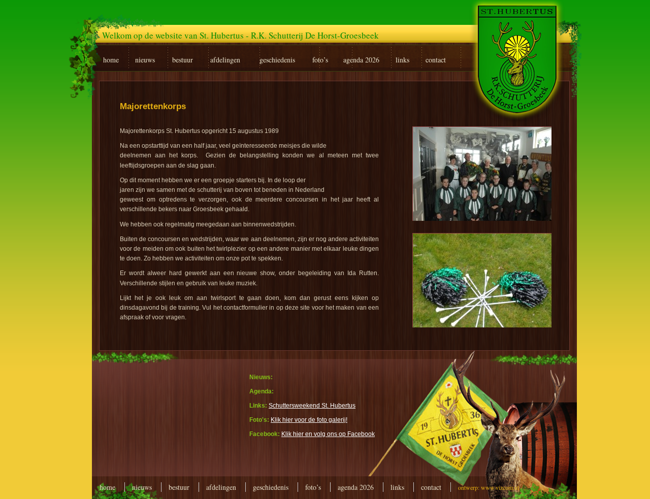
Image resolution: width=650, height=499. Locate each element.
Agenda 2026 (356, 487)
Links (397, 487)
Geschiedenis (270, 487)
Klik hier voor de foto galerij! (309, 419)
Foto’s (313, 487)
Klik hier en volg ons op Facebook (328, 434)
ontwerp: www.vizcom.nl (488, 487)
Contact (431, 487)
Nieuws (142, 487)
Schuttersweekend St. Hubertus (312, 405)
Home (107, 487)
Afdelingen (221, 487)
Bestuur (179, 487)
